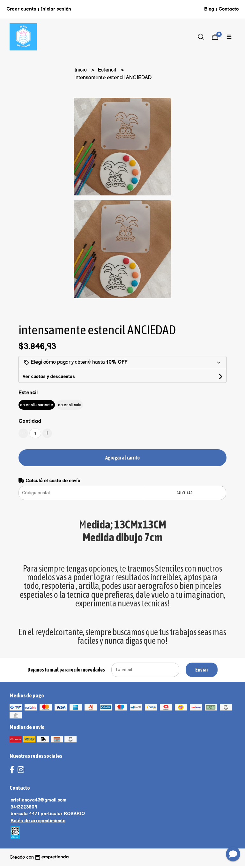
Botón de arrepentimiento (38, 821)
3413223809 (24, 807)
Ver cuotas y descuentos (49, 376)
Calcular (184, 492)
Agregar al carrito (122, 457)
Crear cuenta (21, 9)
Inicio (81, 70)
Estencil (107, 70)
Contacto (229, 9)
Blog (209, 9)
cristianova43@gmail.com (38, 800)
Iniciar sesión (56, 9)
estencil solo (69, 404)
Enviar (201, 669)
